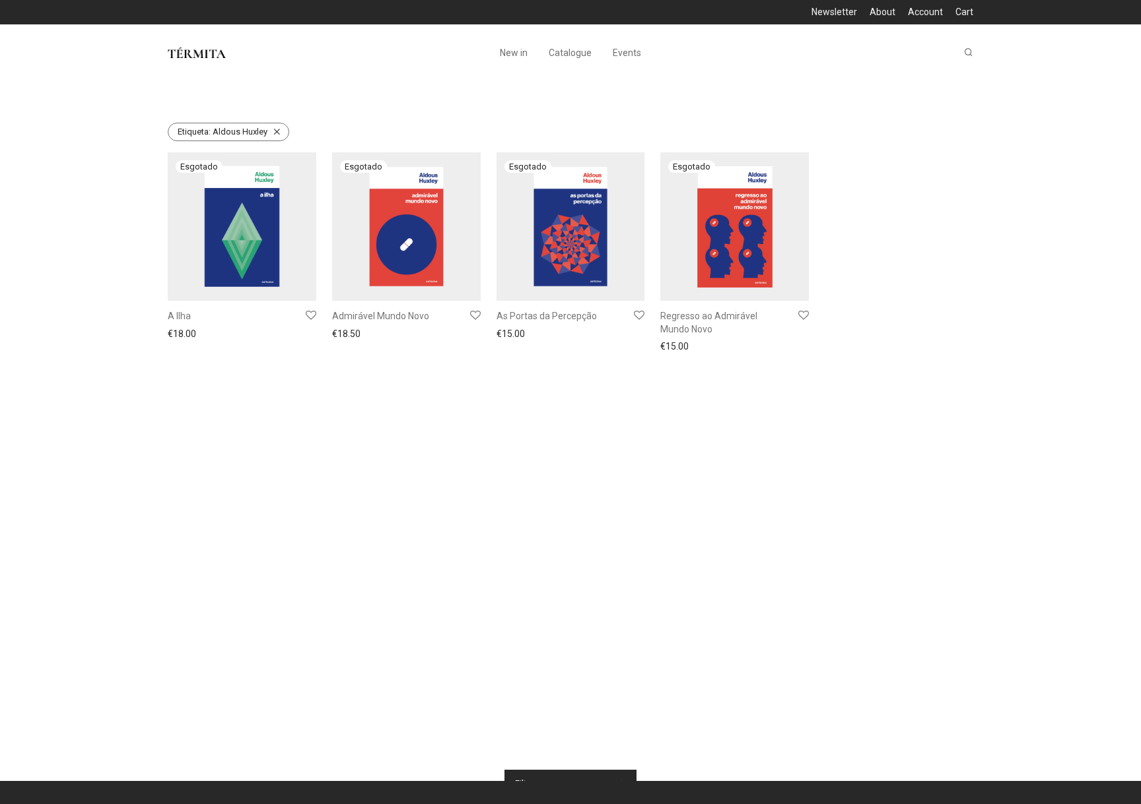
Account (925, 11)
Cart (964, 11)
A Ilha (179, 316)
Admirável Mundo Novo (380, 316)
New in (514, 52)
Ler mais (181, 335)
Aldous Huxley (222, 132)
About (882, 11)
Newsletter (834, 11)
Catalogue (570, 52)
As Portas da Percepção (547, 316)
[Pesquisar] (968, 52)
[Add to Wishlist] (311, 316)
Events (627, 52)
